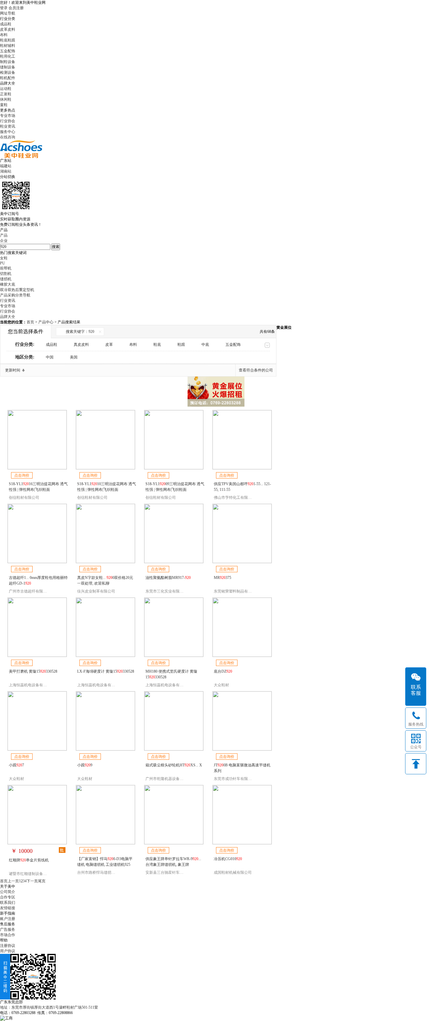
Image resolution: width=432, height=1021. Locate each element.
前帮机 (5, 268)
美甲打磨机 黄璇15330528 (33, 671)
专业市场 (7, 115)
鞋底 (157, 344)
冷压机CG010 (228, 859)
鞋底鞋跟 (7, 40)
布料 (4, 35)
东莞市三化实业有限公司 (166, 591)
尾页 (42, 881)
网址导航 (7, 13)
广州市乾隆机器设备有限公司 (170, 779)
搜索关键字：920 (80, 331)
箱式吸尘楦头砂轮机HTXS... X (173, 765)
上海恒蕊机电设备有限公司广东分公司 (41, 685)
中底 (205, 344)
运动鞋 (5, 88)
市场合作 (7, 935)
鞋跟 (181, 344)
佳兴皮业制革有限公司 (96, 591)
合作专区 (7, 897)
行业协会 (7, 121)
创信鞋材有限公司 (24, 497)
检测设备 (7, 72)
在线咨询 (7, 137)
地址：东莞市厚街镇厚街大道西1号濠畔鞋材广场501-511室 (49, 1007)
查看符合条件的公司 (256, 370)
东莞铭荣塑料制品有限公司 (236, 591)
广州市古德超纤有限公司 (30, 591)
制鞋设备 (7, 62)
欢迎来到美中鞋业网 (28, 2)
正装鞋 (5, 94)
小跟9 (84, 765)
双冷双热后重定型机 (17, 290)
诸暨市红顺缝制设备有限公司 (33, 874)
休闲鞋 (5, 99)
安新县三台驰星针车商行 (166, 872)
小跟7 (16, 765)
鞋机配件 (7, 78)
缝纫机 (5, 279)
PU (2, 263)
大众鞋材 (221, 685)
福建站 (5, 166)
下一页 (32, 881)
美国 (73, 357)
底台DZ (223, 671)
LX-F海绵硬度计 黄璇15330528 (105, 671)
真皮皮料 (81, 344)
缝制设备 (7, 67)
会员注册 (16, 8)
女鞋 (4, 258)
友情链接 (7, 908)
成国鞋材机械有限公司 (233, 872)
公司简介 (7, 892)
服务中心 (7, 132)
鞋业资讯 (7, 126)
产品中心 (46, 322)
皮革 (109, 344)
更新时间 (12, 370)
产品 (4, 235)
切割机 (5, 273)
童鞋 (4, 105)
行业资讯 (7, 300)
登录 (4, 8)
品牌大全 (7, 316)
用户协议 (7, 951)
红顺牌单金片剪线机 (29, 860)
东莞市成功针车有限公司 (235, 779)
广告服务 (7, 929)
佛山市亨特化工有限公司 (235, 497)
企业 (4, 240)
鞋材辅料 (7, 45)
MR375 (222, 577)
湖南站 (5, 171)
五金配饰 (7, 51)
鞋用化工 (7, 56)
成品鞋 (5, 24)
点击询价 (21, 475)
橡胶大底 (7, 284)
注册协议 (7, 945)
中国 (49, 357)
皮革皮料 (7, 29)
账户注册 (7, 918)
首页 (30, 322)
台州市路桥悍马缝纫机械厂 (100, 872)
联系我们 (7, 902)
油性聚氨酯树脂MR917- (168, 577)
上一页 (13, 881)
